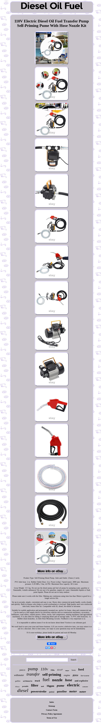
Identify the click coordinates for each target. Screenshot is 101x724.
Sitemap (51, 706)
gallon (17, 681)
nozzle (57, 680)
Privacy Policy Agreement (51, 714)
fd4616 (22, 670)
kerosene (85, 676)
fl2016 (75, 675)
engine (67, 675)
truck (37, 680)
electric (73, 685)
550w (53, 670)
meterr (82, 691)
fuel (46, 679)
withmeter (19, 675)
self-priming (51, 675)
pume (60, 685)
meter (73, 691)
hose (68, 680)
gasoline (62, 691)
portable (25, 686)
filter (34, 685)
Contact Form (51, 710)
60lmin (17, 686)
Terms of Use (52, 718)
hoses (74, 670)
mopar (67, 670)
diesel (22, 690)
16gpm (50, 685)
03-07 (60, 670)
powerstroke (38, 691)
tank (42, 686)
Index (51, 702)
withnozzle (27, 681)
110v (44, 669)
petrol (51, 692)
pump (33, 668)
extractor (85, 686)
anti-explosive (81, 681)
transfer (33, 674)
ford (81, 669)
